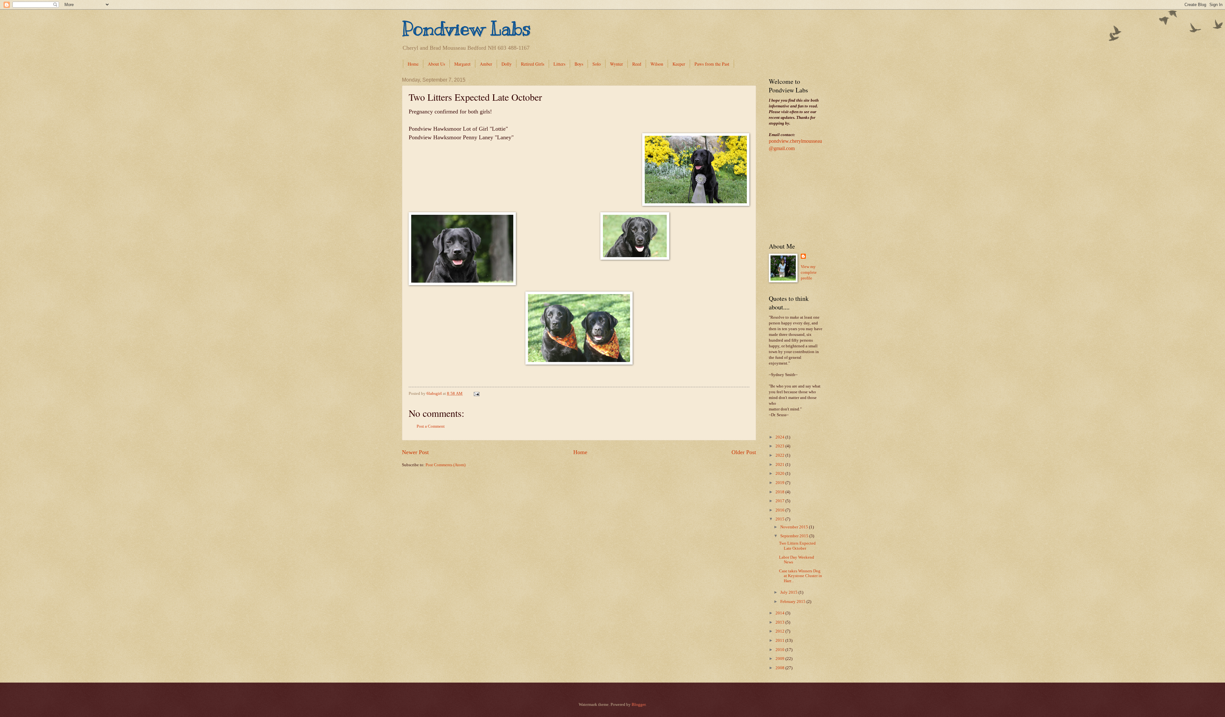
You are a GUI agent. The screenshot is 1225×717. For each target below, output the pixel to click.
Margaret (462, 64)
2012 (780, 631)
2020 (780, 473)
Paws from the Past (711, 64)
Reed (636, 64)
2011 (780, 640)
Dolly (506, 64)
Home (413, 64)
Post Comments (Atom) (445, 465)
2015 (780, 519)
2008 (780, 668)
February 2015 (793, 601)
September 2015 (794, 536)
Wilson (656, 64)
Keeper (678, 64)
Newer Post (415, 452)
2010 (780, 650)
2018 (780, 492)
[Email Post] (476, 393)
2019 (780, 483)
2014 (780, 613)
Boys (579, 64)
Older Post (743, 452)
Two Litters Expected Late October (797, 545)
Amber (486, 64)
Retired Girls (532, 64)
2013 (780, 622)
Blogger (638, 704)
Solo (596, 64)
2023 (780, 446)
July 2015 (789, 592)
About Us (436, 64)
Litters (559, 64)
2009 (780, 658)
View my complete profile (809, 272)
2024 (780, 437)
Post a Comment (431, 426)
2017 (780, 501)
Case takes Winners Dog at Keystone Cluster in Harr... (800, 576)
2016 (780, 510)
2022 (780, 455)
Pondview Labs (466, 28)
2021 (780, 464)
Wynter (616, 64)
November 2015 (794, 527)
